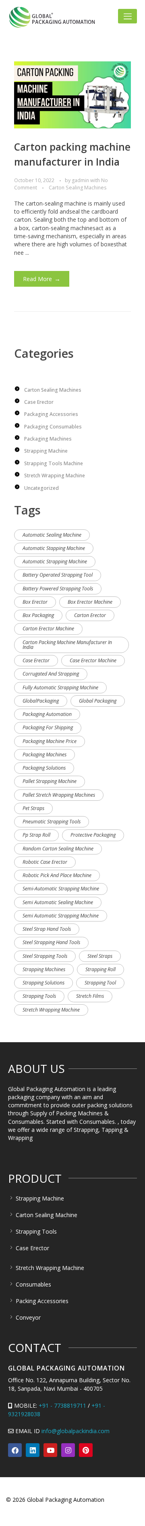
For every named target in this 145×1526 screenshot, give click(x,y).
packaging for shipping (48, 727)
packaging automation (47, 714)
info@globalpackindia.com (75, 1431)
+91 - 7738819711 (62, 1405)
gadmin (81, 180)
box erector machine (90, 601)
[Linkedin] (32, 1450)
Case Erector (39, 402)
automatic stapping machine (54, 548)
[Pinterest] (86, 1450)
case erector (36, 660)
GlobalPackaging (41, 700)
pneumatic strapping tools (52, 821)
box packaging (38, 615)
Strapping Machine (46, 450)
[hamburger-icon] (127, 16)
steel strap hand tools (47, 929)
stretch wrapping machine (51, 1009)
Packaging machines (48, 438)
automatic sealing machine (52, 534)
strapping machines (44, 969)
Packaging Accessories (51, 414)
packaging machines (44, 754)
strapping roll (100, 969)
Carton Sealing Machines (77, 187)
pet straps (33, 808)
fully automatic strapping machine (60, 687)
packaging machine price (50, 741)
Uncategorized (41, 488)
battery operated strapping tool (58, 574)
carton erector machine (48, 628)
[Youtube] (50, 1450)
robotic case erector (45, 862)
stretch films (90, 996)
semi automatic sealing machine (58, 902)
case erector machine (93, 660)
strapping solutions (43, 982)
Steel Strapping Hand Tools (51, 942)
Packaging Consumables (53, 426)
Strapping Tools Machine (53, 463)
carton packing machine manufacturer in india (67, 645)
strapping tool (100, 982)
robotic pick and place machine (57, 875)
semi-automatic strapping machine (61, 888)
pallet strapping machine (50, 781)
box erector (35, 601)
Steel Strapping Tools (45, 956)
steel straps (99, 956)
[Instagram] (68, 1450)
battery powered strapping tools (58, 588)
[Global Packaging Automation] (52, 17)
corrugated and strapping (51, 673)
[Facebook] (15, 1450)
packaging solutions (44, 767)
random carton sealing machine (58, 848)
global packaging (97, 700)
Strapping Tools (39, 996)
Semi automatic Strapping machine (61, 915)
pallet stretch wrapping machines (59, 794)
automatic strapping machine (55, 561)
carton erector (90, 615)
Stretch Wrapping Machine (54, 475)
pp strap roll (36, 834)
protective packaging (93, 834)
